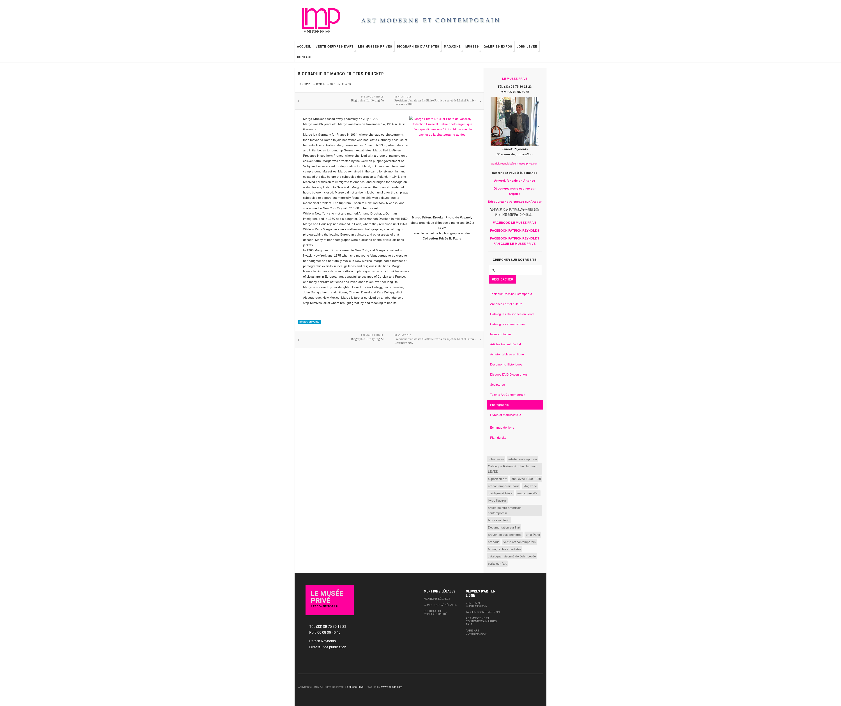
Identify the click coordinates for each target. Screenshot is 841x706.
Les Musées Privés (375, 46)
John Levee (527, 46)
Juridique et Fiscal (500, 493)
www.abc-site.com (391, 686)
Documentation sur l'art (504, 527)
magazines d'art (528, 493)
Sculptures (497, 384)
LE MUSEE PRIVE (514, 78)
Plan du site (498, 437)
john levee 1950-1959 (526, 479)
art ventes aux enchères (504, 534)
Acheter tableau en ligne (507, 354)
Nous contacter (500, 334)
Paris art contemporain (476, 632)
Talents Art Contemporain (507, 394)
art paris (493, 542)
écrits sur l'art (497, 563)
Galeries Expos (498, 46)
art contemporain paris (503, 486)
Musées (472, 46)
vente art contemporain (520, 542)
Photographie (499, 404)
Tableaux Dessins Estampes (509, 294)
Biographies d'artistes (418, 46)
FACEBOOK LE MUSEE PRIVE (514, 222)
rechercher (502, 279)
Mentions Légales (437, 598)
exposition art (497, 479)
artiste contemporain (522, 459)
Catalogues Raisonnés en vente (512, 314)
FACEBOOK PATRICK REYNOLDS (514, 230)
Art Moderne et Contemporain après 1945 (481, 621)
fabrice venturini (499, 520)
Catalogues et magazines (507, 324)
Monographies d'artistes (504, 549)
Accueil (304, 46)
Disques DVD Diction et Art (508, 374)
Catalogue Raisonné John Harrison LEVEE (512, 469)
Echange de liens (502, 427)
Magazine (452, 46)
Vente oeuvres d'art (334, 46)
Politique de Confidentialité (435, 613)
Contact (304, 57)
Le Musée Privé (354, 686)
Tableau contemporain (483, 612)
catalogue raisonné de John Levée (512, 556)
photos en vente (309, 321)
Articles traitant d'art (504, 344)
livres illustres (497, 500)
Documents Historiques (506, 364)
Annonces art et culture (506, 304)
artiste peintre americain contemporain (504, 510)
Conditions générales (440, 605)
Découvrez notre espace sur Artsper (514, 201)
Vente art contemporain (476, 604)
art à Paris (533, 534)
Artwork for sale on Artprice (514, 180)
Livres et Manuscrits (504, 415)
